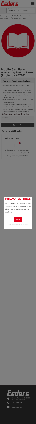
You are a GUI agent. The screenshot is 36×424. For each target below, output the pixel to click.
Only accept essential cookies (18, 224)
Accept (18, 219)
